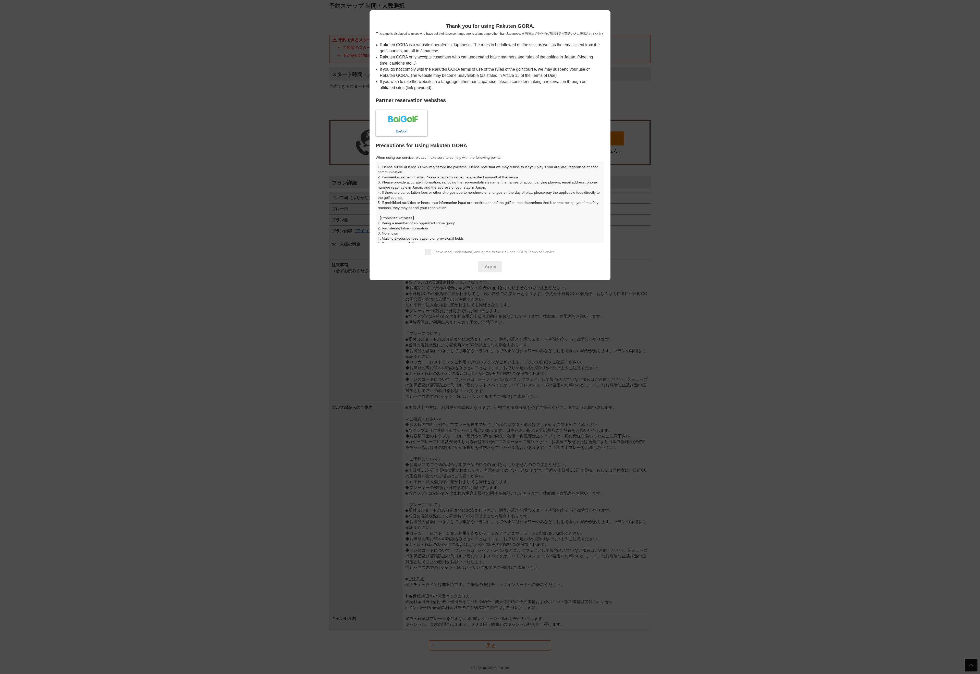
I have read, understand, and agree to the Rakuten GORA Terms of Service (494, 252)
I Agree (490, 266)
